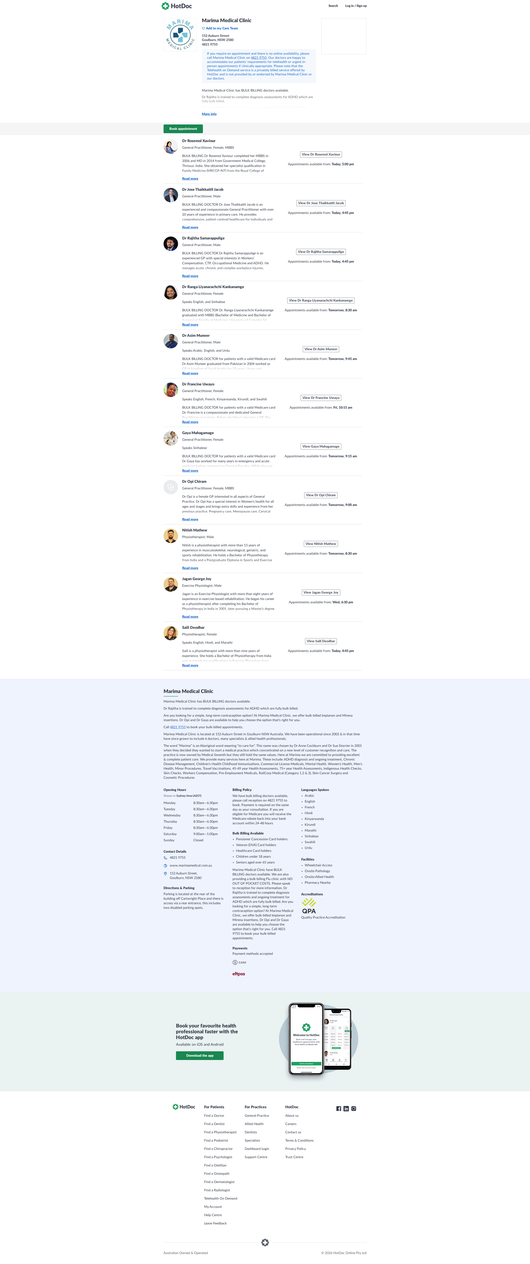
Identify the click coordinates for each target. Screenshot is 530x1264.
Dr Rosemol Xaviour (199, 141)
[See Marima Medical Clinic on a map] (344, 36)
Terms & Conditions (299, 1140)
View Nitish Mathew (321, 544)
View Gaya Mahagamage (321, 446)
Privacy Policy (295, 1149)
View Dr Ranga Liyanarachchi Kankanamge (321, 300)
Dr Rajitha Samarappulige (203, 238)
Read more (190, 178)
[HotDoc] (176, 6)
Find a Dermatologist (219, 1182)
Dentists (251, 1132)
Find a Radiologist (217, 1190)
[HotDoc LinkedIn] (346, 1108)
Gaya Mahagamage (198, 433)
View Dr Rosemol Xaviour (321, 154)
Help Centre (213, 1215)
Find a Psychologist (218, 1157)
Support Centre (256, 1157)
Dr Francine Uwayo (198, 384)
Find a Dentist (214, 1124)
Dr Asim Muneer (196, 336)
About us (292, 1115)
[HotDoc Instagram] (353, 1108)
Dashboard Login (257, 1149)
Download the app (199, 1055)
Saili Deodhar (193, 628)
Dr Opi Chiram (194, 482)
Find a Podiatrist (216, 1140)
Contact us (293, 1132)
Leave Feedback (215, 1223)
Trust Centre (294, 1157)
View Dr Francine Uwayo (321, 398)
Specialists (252, 1140)
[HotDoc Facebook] (338, 1108)
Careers (290, 1124)
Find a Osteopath (216, 1173)
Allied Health (254, 1124)
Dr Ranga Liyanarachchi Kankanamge (213, 287)
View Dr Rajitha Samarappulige (321, 252)
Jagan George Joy (196, 579)
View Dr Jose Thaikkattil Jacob (321, 203)
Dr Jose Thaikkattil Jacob (202, 190)
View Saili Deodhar (321, 641)
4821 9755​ (178, 857)
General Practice (257, 1115)
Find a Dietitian (215, 1165)
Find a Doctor (214, 1115)
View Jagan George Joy (321, 592)
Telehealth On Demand (220, 1198)
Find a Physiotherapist (220, 1132)
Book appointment (183, 128)
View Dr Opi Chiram (321, 495)
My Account (213, 1206)
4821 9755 (259, 57)
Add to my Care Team (222, 28)
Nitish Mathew (194, 530)
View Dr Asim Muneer (321, 349)
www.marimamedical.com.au (191, 865)
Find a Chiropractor (218, 1149)
